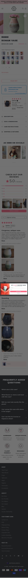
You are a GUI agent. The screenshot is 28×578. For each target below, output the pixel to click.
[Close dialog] (26, 284)
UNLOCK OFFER (18, 291)
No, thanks (18, 293)
